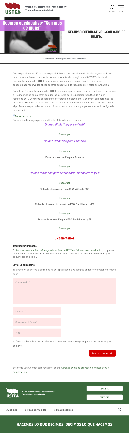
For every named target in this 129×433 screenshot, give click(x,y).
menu (121, 11)
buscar (112, 11)
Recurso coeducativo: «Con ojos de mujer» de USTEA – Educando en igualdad (57, 250)
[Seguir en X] (120, 410)
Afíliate (105, 388)
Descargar (64, 134)
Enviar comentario (102, 353)
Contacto (104, 397)
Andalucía (82, 58)
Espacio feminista (67, 58)
